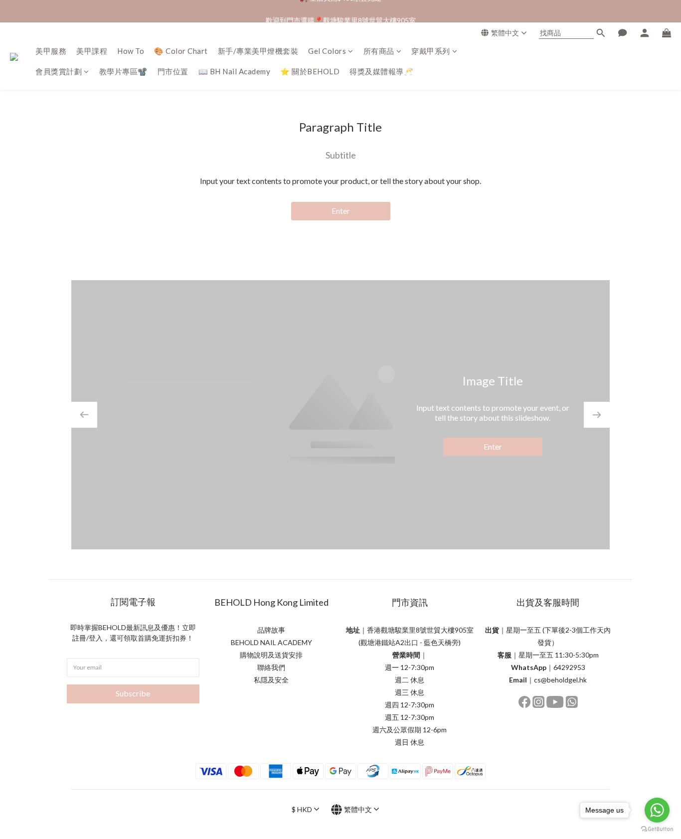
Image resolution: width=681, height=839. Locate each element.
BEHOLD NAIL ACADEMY (271, 642)
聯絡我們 (271, 667)
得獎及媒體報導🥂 (381, 71)
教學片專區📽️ (123, 71)
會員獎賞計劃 (58, 71)
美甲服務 (50, 50)
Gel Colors (327, 50)
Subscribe (133, 693)
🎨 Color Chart (181, 50)
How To (130, 50)
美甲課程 (91, 50)
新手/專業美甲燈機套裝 (258, 50)
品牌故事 (271, 630)
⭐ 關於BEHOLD (310, 71)
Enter (341, 210)
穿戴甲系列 (430, 50)
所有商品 (378, 50)
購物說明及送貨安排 (271, 655)
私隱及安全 (271, 679)
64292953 (569, 667)
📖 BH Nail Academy (234, 71)
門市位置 (173, 71)
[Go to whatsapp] (657, 810)
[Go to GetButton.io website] (657, 829)
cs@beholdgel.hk (560, 679)
